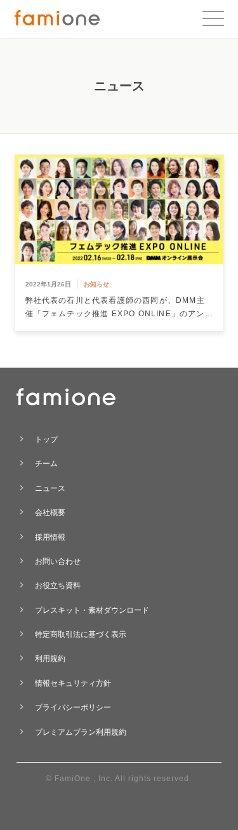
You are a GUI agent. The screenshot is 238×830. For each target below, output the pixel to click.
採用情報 (50, 537)
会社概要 (50, 512)
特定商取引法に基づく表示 (80, 634)
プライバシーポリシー (73, 707)
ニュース (50, 488)
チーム (46, 463)
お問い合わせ (58, 561)
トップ (46, 439)
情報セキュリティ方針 (73, 683)
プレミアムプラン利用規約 (80, 732)
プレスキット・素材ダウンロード (92, 610)
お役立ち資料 (58, 585)
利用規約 (50, 658)
